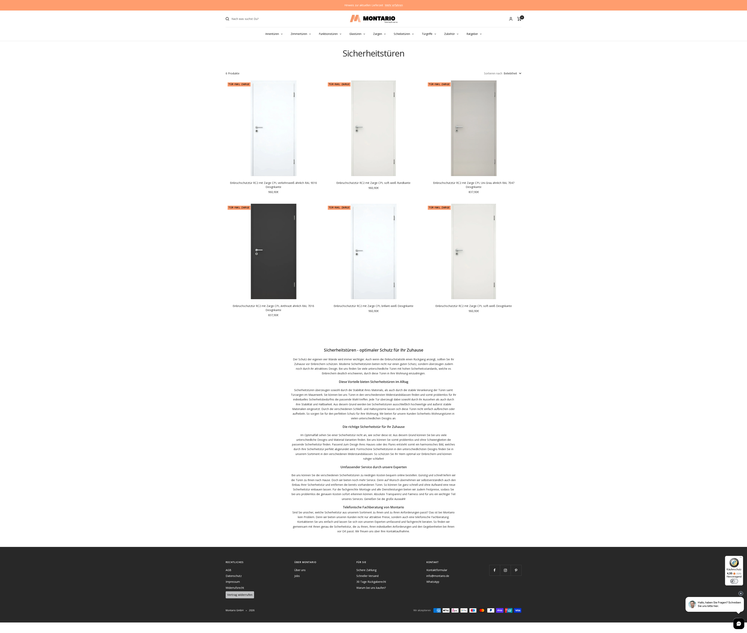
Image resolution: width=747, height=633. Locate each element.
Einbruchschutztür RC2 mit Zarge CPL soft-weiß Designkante (473, 306)
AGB (228, 570)
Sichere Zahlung (366, 570)
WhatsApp (432, 582)
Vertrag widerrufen (240, 595)
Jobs (297, 576)
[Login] (511, 18)
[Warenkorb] (519, 19)
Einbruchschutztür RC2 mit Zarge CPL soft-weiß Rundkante (373, 183)
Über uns (300, 570)
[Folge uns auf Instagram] (505, 570)
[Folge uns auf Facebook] (494, 570)
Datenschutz (234, 576)
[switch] (734, 581)
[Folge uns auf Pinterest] (516, 570)
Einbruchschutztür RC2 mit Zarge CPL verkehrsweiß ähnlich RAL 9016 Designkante (273, 185)
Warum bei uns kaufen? (371, 588)
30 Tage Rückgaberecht (371, 582)
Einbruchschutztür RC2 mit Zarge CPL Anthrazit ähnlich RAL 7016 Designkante (273, 308)
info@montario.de (437, 576)
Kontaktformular (436, 570)
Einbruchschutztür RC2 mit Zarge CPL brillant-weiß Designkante (373, 306)
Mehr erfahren (394, 5)
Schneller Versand (367, 576)
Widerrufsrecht (235, 588)
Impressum (233, 582)
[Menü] (740, 558)
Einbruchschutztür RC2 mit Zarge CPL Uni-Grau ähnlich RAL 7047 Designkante (473, 185)
